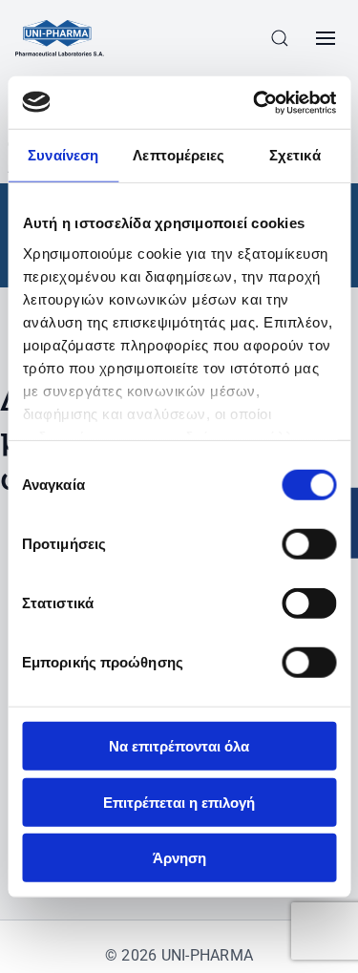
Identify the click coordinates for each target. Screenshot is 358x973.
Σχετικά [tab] (295, 155)
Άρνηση (179, 858)
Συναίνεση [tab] (63, 155)
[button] (280, 38)
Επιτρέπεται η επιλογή (179, 801)
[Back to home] (59, 38)
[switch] (309, 544)
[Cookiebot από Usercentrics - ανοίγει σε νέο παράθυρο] (255, 102)
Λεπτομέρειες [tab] (178, 155)
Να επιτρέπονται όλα (179, 746)
